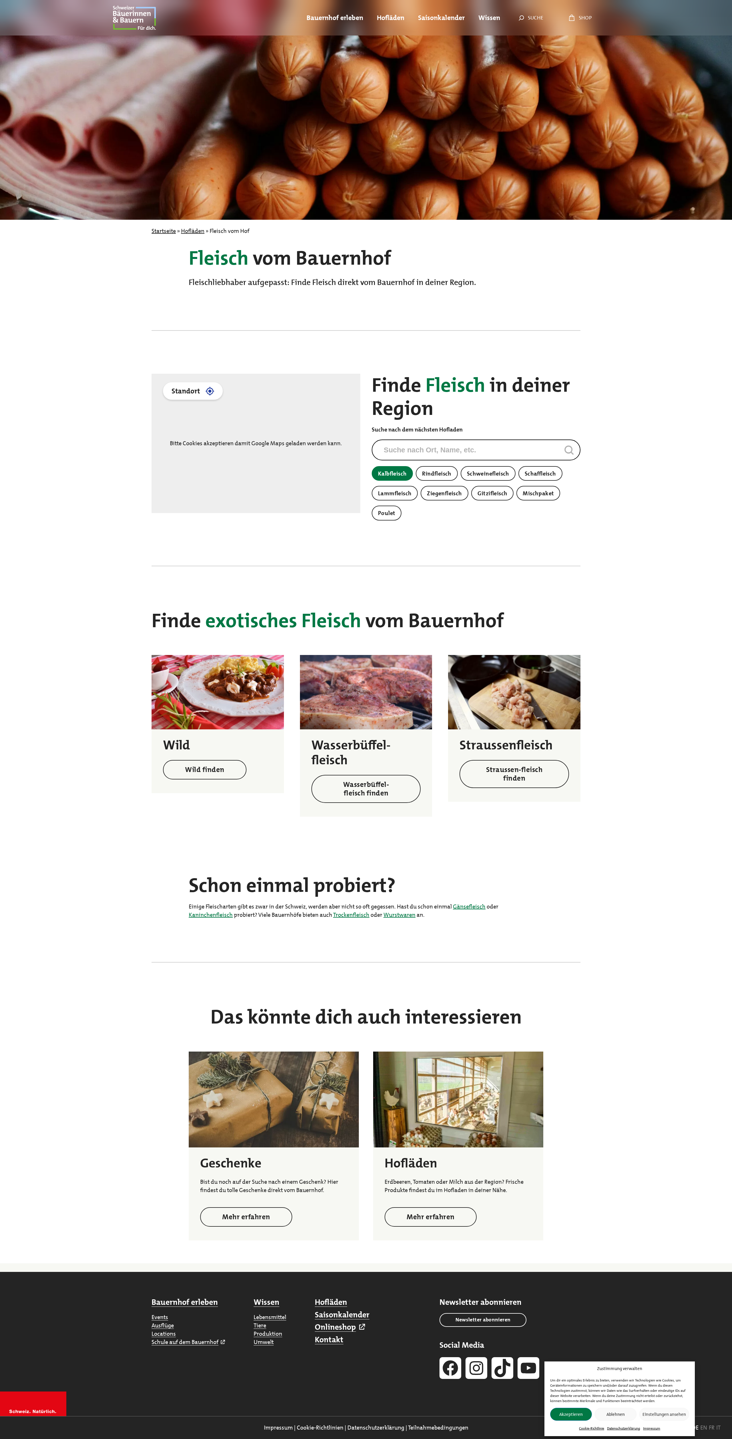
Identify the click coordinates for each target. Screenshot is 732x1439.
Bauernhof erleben (185, 1302)
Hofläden (192, 231)
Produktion (268, 1333)
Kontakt (329, 1340)
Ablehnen (615, 1414)
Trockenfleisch (351, 915)
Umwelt (264, 1342)
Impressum (651, 1428)
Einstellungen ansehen (664, 1414)
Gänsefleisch (469, 906)
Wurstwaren (399, 915)
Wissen (266, 1302)
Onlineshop (335, 1327)
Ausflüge (163, 1325)
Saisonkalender (342, 1315)
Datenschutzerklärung (623, 1428)
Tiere (260, 1325)
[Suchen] (520, 17)
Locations (164, 1333)
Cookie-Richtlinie (591, 1428)
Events (160, 1317)
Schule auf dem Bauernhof (185, 1342)
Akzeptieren (571, 1414)
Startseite (164, 231)
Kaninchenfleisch (211, 915)
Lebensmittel (270, 1317)
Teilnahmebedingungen (438, 1427)
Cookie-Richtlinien (320, 1427)
